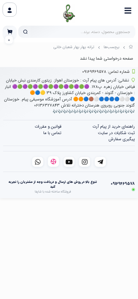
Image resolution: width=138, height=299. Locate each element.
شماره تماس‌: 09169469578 (106, 71)
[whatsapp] (37, 162)
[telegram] (100, 162)
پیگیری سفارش (121, 139)
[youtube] (69, 162)
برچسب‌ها (111, 47)
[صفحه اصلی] (131, 48)
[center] (25, 31)
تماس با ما (52, 133)
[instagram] (84, 162)
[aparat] (53, 161)
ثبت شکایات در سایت (116, 133)
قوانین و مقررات (48, 126)
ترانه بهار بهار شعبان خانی (73, 47)
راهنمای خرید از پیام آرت (113, 126)
